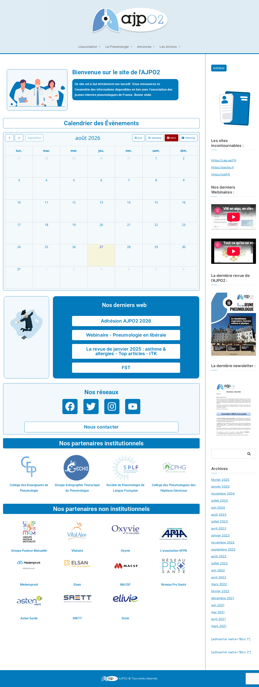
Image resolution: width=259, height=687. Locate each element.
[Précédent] (9, 137)
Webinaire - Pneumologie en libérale (126, 335)
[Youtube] (132, 406)
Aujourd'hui (34, 137)
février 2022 (220, 591)
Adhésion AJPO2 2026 (126, 321)
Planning (190, 137)
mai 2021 (217, 612)
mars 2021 (218, 626)
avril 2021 (218, 619)
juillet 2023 (219, 521)
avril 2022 (218, 577)
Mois (173, 137)
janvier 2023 (220, 535)
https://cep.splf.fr (223, 160)
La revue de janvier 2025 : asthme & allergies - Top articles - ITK (126, 351)
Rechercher (250, 454)
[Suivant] (19, 137)
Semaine (156, 137)
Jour (140, 137)
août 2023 (218, 514)
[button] (99, 46)
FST (126, 367)
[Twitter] (91, 406)
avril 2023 (218, 528)
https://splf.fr (220, 174)
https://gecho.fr (222, 167)
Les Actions (168, 47)
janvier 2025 (220, 486)
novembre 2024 (223, 493)
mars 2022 (219, 584)
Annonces (144, 47)
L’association (87, 47)
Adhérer (219, 68)
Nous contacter (101, 427)
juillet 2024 (219, 500)
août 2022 (218, 556)
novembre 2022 (223, 542)
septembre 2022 (223, 549)
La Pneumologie (117, 47)
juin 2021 (217, 605)
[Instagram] (111, 406)
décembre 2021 (222, 598)
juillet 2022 (219, 563)
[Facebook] (70, 406)
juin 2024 (218, 507)
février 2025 (220, 480)
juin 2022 (218, 570)
